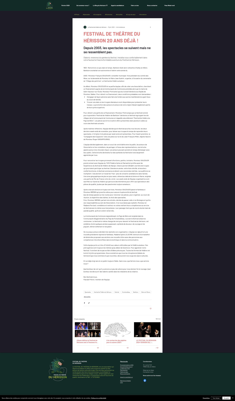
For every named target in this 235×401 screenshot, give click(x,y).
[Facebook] (145, 380)
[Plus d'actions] (150, 27)
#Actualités (119, 14)
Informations (143, 14)
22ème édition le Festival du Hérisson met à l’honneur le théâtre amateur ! (87, 341)
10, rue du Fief (147, 365)
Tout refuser (216, 398)
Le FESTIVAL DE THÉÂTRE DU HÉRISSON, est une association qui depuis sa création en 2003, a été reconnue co (93, 367)
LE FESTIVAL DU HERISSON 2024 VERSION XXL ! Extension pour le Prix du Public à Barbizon (146, 341)
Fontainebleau (126, 292)
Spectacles (88, 292)
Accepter (226, 398)
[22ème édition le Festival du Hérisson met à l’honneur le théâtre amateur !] (87, 329)
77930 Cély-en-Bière (149, 367)
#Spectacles (86, 14)
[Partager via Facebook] (84, 303)
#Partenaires (108, 14)
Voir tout (158, 319)
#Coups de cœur (130, 14)
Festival (117, 292)
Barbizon (135, 292)
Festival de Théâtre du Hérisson (103, 292)
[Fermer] (233, 398)
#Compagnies (97, 14)
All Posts (76, 14)
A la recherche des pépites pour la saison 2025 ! (116, 341)
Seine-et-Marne (145, 292)
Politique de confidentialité (98, 398)
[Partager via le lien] (89, 303)
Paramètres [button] (206, 398)
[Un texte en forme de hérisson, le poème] (117, 329)
